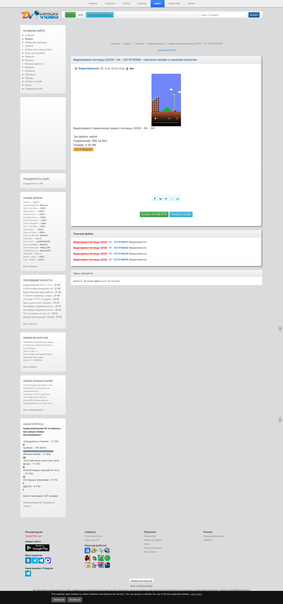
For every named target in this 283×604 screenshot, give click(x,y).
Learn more (196, 594)
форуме (42, 337)
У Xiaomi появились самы (37, 295)
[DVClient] (101, 551)
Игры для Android (35, 53)
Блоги (147, 544)
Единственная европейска (38, 292)
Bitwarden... (28, 238)
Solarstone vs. (29, 214)
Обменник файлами (36, 42)
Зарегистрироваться (100, 14)
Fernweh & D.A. (30, 217)
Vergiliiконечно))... (31, 391)
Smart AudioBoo (30, 244)
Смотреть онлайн (181, 214)
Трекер (126, 3)
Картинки (30, 74)
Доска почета (150, 552)
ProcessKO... (29, 241)
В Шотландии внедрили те (37, 288)
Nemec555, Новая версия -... (36, 400)
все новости (30, 323)
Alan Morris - (29, 229)
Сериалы (30, 70)
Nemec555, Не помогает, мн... (37, 388)
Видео (157, 3)
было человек (110, 281)
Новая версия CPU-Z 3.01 (37, 284)
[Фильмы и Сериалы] (107, 567)
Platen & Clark (29, 232)
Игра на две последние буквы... (38, 354)
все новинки (30, 266)
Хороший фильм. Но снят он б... (38, 403)
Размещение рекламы (214, 536)
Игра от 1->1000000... (33, 360)
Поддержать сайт (36, 179)
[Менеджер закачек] (107, 558)
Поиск (28, 85)
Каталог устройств (153, 540)
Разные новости (34, 63)
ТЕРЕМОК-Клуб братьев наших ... (39, 342)
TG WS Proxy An (30, 250)
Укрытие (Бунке (30, 235)
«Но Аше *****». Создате (37, 299)
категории (163, 50)
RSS (173, 50)
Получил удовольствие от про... (38, 385)
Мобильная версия (141, 581)
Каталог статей (33, 81)
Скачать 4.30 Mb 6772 (154, 214)
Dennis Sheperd (30, 223)
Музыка (29, 60)
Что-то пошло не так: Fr (36, 313)
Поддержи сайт (33, 88)
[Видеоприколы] (94, 560)
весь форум (30, 366)
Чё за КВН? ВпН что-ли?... (35, 397)
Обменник (174, 3)
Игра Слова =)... (30, 351)
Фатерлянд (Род (30, 205)
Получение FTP (92, 540)
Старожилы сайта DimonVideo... (38, 345)
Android (142, 3)
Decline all (75, 599)
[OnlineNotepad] (88, 551)
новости (46, 280)
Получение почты (93, 536)
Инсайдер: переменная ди (38, 306)
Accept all (59, 599)
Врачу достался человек (37, 302)
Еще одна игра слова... (34, 357)
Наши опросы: (33, 424)
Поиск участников (152, 548)
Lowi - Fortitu (29, 259)
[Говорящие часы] (88, 558)
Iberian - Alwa (29, 256)
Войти (70, 14)
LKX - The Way (30, 226)
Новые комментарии (38, 381)
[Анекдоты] (101, 560)
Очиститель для (30, 247)
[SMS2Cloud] (107, 551)
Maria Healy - (29, 211)
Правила (207, 540)
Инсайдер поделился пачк (38, 309)
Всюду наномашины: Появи (38, 316)
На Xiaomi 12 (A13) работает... (37, 394)
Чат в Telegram (83, 149)
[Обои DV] (101, 567)
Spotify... (27, 202)
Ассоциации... (30, 348)
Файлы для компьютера (38, 49)
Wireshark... (28, 253)
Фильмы (29, 67)
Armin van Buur (30, 208)
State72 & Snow (30, 220)
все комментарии (33, 409)
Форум (191, 3)
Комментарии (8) (32, 502)
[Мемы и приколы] (94, 551)
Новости (110, 3)
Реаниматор (150, 536)
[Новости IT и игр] (94, 567)
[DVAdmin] (88, 565)
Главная (92, 3)
